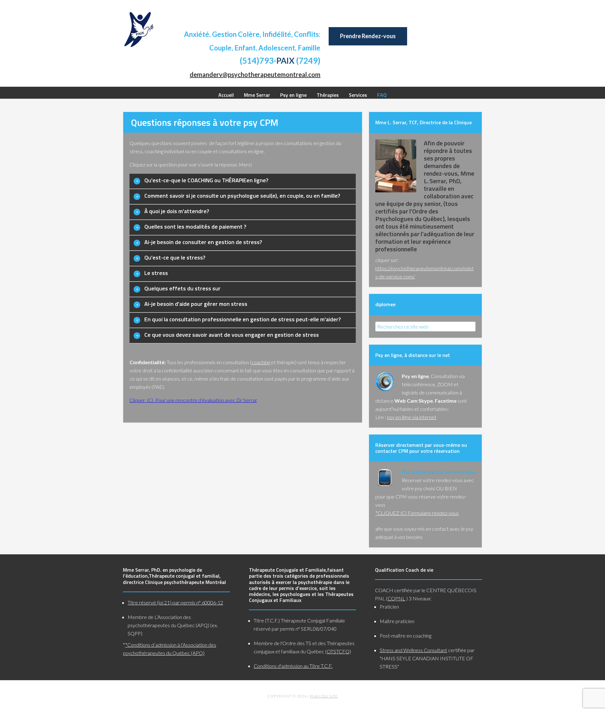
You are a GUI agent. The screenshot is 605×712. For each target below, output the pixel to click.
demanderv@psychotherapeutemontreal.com (255, 74)
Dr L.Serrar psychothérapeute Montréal (138, 29)
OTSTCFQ (338, 651)
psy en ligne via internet (411, 417)
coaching (261, 362)
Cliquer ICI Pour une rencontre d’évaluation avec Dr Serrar (193, 400)
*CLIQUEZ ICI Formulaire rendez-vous (417, 513)
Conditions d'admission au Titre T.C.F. (293, 666)
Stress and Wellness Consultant (413, 650)
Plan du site (324, 696)
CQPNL (396, 598)
